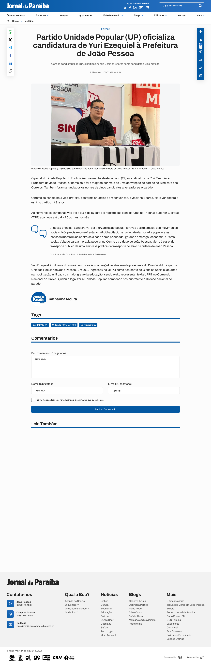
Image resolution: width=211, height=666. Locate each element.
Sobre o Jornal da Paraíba (181, 612)
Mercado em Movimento (142, 620)
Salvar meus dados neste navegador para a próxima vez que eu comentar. (70, 400)
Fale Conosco (174, 631)
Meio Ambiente (109, 635)
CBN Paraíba (174, 620)
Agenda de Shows (75, 601)
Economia (106, 608)
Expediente (173, 624)
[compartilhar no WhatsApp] (10, 32)
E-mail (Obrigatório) (120, 383)
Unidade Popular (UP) (64, 325)
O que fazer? (72, 605)
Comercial (172, 627)
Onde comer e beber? (77, 608)
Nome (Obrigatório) (42, 383)
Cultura (104, 605)
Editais (182, 15)
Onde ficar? (71, 612)
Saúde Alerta (136, 616)
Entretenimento (111, 15)
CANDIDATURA (40, 325)
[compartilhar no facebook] (10, 55)
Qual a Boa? (85, 15)
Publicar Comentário (105, 409)
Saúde (104, 627)
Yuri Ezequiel (88, 325)
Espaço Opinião (175, 639)
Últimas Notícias (16, 15)
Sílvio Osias (135, 612)
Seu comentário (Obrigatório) (48, 353)
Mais (199, 15)
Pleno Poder (135, 608)
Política (64, 15)
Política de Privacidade (179, 635)
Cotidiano (106, 624)
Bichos (104, 601)
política (29, 21)
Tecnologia (107, 631)
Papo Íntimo (135, 624)
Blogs (137, 15)
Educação (106, 612)
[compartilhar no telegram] (10, 47)
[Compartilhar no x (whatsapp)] (10, 40)
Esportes (41, 15)
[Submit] (200, 6)
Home (15, 21)
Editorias (159, 15)
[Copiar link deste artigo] (10, 71)
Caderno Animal (137, 601)
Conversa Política (138, 605)
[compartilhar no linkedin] (10, 63)
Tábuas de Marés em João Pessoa (185, 605)
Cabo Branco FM (176, 616)
